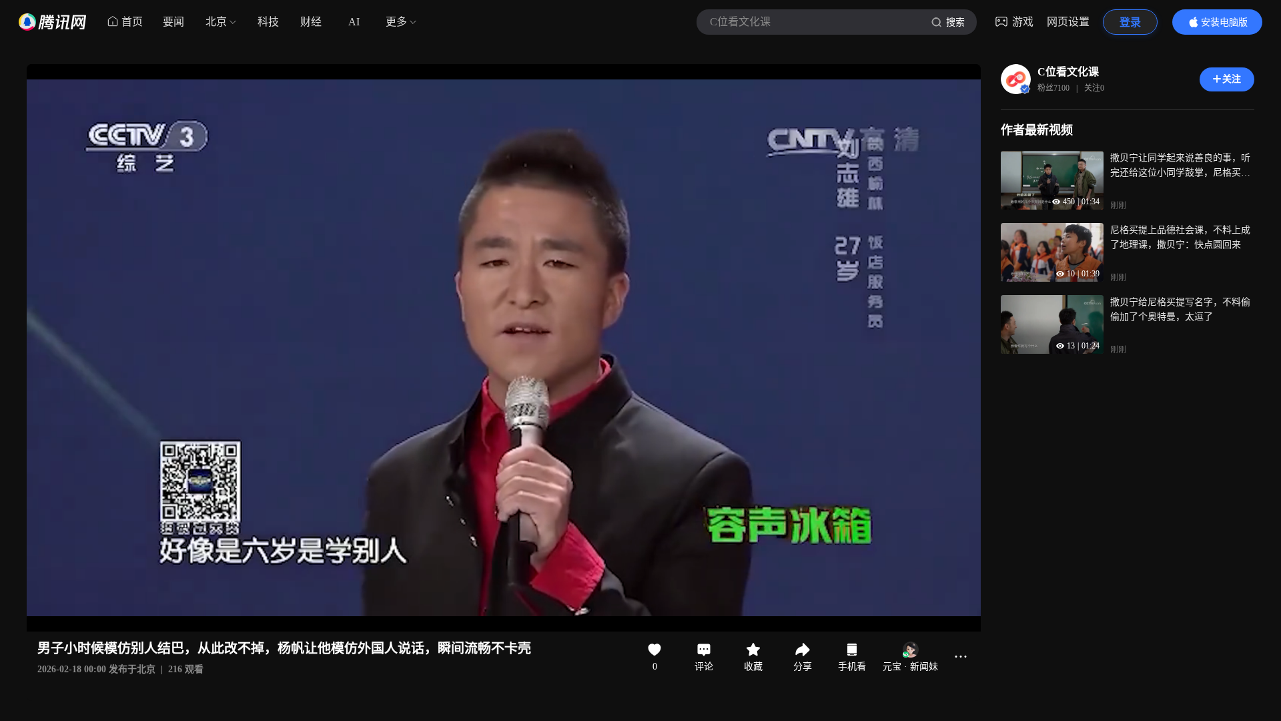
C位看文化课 (1068, 71)
